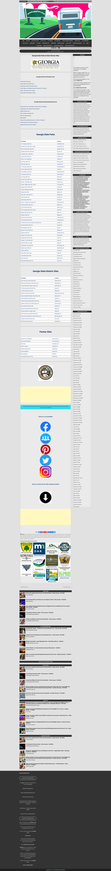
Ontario (80, 131)
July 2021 (76, 349)
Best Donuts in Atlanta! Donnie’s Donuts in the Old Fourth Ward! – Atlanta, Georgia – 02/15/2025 (45, 593)
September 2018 (77, 422)
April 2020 (76, 382)
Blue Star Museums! (85, 40)
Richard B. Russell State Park (27, 230)
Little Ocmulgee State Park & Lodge (28, 210)
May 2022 (76, 333)
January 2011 (76, 484)
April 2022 (76, 336)
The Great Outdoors (81, 205)
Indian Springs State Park (26, 199)
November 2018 (77, 420)
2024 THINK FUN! (50, 40)
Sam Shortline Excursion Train (27, 356)
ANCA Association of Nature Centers (81, 158)
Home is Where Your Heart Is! (79, 303)
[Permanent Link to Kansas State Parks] (39, 574)
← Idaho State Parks (23, 587)
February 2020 (76, 387)
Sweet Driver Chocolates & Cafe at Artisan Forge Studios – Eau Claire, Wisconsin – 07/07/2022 (45, 693)
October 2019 (76, 396)
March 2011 (76, 482)
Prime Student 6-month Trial (27, 797)
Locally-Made (76, 197)
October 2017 (76, 440)
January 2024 (76, 318)
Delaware (88, 105)
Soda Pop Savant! (77, 273)
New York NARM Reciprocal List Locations (80, 202)
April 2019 (76, 409)
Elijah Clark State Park (25, 164)
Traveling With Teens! (78, 256)
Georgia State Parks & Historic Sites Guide (28, 122)
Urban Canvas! (76, 282)
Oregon (75, 116)
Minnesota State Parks (39, 555)
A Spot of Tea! (76, 269)
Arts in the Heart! (77, 299)
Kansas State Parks (39, 578)
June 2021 (76, 351)
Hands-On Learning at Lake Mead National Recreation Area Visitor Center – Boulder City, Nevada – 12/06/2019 (48, 654)
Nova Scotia (76, 131)
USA (83, 43)
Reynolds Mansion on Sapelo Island (28, 311)
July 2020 (76, 376)
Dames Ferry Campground (26, 159)
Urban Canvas (82, 208)
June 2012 (76, 471)
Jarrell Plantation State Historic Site (28, 298)
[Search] (59, 48)
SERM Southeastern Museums (80, 168)
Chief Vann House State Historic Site (28, 280)
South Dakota (79, 118)
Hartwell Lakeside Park (25, 349)
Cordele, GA (59, 187)
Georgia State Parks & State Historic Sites (45, 56)
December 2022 (77, 325)
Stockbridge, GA (60, 220)
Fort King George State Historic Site (28, 288)
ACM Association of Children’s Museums (82, 153)
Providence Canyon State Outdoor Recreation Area (31, 222)
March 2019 (76, 411)
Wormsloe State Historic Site (27, 321)
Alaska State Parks (39, 569)
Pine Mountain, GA (60, 166)
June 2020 (76, 378)
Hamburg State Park (25, 192)
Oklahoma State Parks (52, 567)
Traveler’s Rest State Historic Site (27, 318)
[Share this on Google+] (43, 532)
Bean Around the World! (78, 267)
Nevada (79, 112)
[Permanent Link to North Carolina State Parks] (26, 567)
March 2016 (76, 455)
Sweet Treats (87, 203)
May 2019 (76, 407)
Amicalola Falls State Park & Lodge (28, 146)
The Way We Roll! (77, 263)
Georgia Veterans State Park (26, 187)
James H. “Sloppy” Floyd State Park (28, 202)
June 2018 (76, 429)
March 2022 (76, 338)
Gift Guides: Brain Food (85, 187)
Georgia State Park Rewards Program (27, 93)
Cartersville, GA (58, 285)
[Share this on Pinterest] (45, 532)
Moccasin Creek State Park (26, 217)
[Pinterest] (53, 48)
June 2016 (76, 449)
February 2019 (76, 413)
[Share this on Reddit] (47, 532)
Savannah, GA (59, 235)
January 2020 (76, 389)
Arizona (81, 103)
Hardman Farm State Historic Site (27, 293)
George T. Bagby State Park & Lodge (28, 184)
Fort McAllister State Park (26, 172)
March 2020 (76, 385)
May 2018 (86, 197)
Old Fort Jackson (24, 346)
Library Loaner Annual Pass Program (27, 90)
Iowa (75, 108)
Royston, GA (59, 255)
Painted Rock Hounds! (78, 279)
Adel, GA (59, 227)
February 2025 (76, 314)
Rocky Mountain (24, 354)
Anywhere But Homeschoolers (78, 178)
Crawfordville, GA (60, 144)
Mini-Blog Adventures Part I (47, 45)
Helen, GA (59, 238)
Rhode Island (85, 116)
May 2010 (76, 493)
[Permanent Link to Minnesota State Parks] (39, 549)
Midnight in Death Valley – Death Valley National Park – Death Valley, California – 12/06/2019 (44, 641)
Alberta (75, 128)
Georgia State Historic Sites (45, 271)
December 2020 (77, 365)
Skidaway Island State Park (26, 235)
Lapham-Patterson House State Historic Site (30, 303)
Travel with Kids (31, 538)
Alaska (78, 103)
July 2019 (76, 402)
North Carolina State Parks (26, 575)
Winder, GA (59, 177)
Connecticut (83, 105)
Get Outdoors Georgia (48, 537)
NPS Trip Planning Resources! (80, 144)
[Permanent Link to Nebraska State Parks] (26, 557)
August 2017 (76, 444)
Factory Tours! (68, 43)
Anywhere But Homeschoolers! (80, 252)
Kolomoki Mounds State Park (27, 205)
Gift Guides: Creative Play (78, 188)
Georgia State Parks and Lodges (29, 537)
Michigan (86, 109)
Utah (74, 119)
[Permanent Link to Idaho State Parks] (65, 547)
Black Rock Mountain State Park (27, 149)
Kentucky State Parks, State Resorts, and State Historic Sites (52, 552)
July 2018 (76, 427)
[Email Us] (57, 48)
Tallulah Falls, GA (60, 248)
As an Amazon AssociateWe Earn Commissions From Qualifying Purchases (55, 51)
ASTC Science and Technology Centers (81, 160)
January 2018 (76, 435)
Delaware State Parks (64, 578)
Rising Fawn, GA (60, 154)
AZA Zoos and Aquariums (79, 162)
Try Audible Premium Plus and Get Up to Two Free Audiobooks (28, 783)
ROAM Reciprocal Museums (79, 166)
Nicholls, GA (59, 179)
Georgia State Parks (45, 134)
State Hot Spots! (25, 43)
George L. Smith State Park (26, 182)
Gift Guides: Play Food (85, 190)
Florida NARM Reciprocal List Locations (80, 185)
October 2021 (76, 347)
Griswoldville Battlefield (26, 341)
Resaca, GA (54, 351)
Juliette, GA (59, 159)
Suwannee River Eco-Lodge (26, 243)
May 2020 (76, 380)
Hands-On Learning (86, 196)
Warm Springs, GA (58, 316)
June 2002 (76, 506)
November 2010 (77, 486)
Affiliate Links (87, 72)
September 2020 (77, 371)
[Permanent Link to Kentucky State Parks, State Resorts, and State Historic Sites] (52, 546)
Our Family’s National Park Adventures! (81, 148)
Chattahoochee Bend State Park (27, 151)
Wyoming (83, 121)
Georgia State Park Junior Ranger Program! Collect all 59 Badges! (33, 106)
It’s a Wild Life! (76, 292)
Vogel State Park (24, 258)
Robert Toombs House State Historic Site (29, 313)
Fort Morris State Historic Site (27, 291)
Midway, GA (57, 291)
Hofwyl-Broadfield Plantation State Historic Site (30, 296)
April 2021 (76, 356)
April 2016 (76, 453)
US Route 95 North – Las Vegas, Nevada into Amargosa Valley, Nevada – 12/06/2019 (43, 648)
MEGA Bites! (76, 260)
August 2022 (76, 329)
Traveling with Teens (83, 206)
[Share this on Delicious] (55, 532)
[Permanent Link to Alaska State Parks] (39, 562)
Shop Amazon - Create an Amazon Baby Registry (28, 809)
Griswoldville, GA (55, 341)
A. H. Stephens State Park (26, 144)
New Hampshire (84, 112)
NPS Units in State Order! (79, 142)
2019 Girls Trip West (79, 176)
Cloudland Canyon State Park (27, 154)
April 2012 (76, 475)
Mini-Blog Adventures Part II (58, 45)
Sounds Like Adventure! (78, 275)
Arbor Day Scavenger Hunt (25, 115)
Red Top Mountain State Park (27, 225)
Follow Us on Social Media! (46, 417)
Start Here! (28, 40)
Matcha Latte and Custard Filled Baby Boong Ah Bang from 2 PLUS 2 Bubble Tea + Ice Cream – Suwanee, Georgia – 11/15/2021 (47, 709)
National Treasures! (77, 288)
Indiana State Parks (52, 581)
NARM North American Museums (80, 164)
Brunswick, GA (57, 296)
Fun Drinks (75, 187)
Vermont (77, 119)
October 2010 (76, 489)
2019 (74, 176)
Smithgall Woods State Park (26, 238)
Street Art (82, 203)
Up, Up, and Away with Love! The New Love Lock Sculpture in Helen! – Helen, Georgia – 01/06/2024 (46, 599)
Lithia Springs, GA (60, 245)
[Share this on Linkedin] (53, 532)
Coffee (75, 181)
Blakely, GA (59, 205)
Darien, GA (57, 288)
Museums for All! (77, 40)
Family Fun (75, 184)
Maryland (75, 109)
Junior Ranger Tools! (45, 43)
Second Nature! (53, 43)
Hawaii (81, 106)
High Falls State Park (25, 197)
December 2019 (79, 181)
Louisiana (85, 108)
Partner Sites (46, 331)
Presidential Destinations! (77, 43)
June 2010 (76, 491)
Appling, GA (59, 215)
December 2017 (77, 438)
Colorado (79, 105)
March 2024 (76, 316)
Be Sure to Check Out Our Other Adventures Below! (45, 484)
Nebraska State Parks (26, 560)
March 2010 (76, 498)
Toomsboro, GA (55, 343)
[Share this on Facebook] (41, 532)
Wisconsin (79, 121)
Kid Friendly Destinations (58, 537)
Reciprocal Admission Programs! (67, 40)
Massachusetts (80, 109)
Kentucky (81, 108)
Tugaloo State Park (25, 250)
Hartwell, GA (54, 349)
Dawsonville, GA (60, 146)
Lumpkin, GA (59, 222)
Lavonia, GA (59, 250)
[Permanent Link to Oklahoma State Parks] (52, 560)
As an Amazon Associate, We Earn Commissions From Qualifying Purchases (28, 778)
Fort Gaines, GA (60, 184)
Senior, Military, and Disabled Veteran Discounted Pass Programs (33, 88)
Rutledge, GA (59, 194)
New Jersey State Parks (26, 552)
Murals (84, 199)
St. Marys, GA (59, 156)
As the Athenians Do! (78, 254)
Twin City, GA (59, 182)
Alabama (75, 103)
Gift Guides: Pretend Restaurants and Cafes (81, 191)
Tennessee (85, 118)
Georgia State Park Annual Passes (27, 84)
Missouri (84, 111)
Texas (88, 118)
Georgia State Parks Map (25, 81)
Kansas (77, 108)
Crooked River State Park (26, 156)
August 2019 (76, 400)
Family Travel (46, 534)
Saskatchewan (80, 132)
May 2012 (76, 473)
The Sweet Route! (77, 265)
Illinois (86, 106)
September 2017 (77, 442)
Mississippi (80, 111)
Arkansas (85, 103)
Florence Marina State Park (26, 169)
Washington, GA (58, 313)
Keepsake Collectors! (78, 301)
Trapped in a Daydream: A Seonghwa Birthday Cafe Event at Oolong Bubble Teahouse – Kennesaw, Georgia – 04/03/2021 (48, 722)
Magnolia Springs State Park (26, 212)
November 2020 (77, 367)
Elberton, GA (59, 230)
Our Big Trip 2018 (76, 203)
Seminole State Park (25, 232)
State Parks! (39, 43)
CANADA (87, 43)
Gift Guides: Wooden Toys (78, 196)
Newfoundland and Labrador (83, 129)
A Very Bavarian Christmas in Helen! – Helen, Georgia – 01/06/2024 (39, 612)
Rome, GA (54, 354)
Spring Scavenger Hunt (25, 111)
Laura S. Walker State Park (26, 207)
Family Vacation (53, 534)
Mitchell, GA (59, 192)
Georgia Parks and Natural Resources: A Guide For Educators (32, 120)
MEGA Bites (75, 199)
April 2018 (76, 433)
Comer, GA (59, 260)
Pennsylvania (79, 116)
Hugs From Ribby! (77, 307)
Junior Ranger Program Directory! (80, 146)
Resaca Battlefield (24, 351)
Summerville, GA (60, 202)
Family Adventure (28, 534)
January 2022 (76, 340)
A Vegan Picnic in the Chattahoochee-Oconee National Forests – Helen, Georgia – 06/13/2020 (45, 635)
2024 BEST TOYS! (43, 40)
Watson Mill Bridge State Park (27, 260)
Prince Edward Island (86, 131)
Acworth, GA (59, 225)
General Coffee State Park (26, 179)
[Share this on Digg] (51, 532)
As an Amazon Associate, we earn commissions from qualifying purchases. (81, 69)
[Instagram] (55, 48)
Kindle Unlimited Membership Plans (28, 792)
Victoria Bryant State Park (26, 255)
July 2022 (76, 331)
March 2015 (76, 462)
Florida (75, 106)
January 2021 (76, 362)
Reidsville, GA (60, 189)
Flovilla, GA (59, 199)
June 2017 (76, 447)
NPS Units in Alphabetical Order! (80, 139)
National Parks (76, 200)
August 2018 (76, 424)
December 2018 (77, 418)
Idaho (84, 106)
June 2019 (76, 404)
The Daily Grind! (39, 45)
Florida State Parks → (67, 587)
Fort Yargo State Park (25, 177)
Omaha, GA (59, 169)
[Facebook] (52, 48)
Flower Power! (76, 294)
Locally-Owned (81, 197)
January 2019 (76, 416)
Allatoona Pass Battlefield (26, 338)
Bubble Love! (76, 271)
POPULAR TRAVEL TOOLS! (35, 40)
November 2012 (77, 464)
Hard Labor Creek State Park (27, 194)
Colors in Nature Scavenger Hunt (26, 113)
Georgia (78, 106)
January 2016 (76, 460)
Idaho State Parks (65, 552)
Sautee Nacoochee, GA (59, 293)
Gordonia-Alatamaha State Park (27, 189)
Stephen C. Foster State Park (27, 240)
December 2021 (77, 342)
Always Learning (86, 176)
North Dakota (79, 115)
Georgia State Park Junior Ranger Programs (42, 536)
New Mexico (79, 114)
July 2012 (76, 469)
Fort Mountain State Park (26, 174)
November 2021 (77, 345)
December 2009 (77, 504)
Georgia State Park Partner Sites (57, 536)
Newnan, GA (59, 151)
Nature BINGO (23, 118)
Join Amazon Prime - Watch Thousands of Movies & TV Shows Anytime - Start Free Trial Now (27, 802)
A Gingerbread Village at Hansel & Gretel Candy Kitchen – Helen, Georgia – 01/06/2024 (43, 619)
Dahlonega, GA (58, 283)
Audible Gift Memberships (28, 788)
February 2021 (76, 360)
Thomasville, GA (58, 303)
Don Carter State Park (25, 161)
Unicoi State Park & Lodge (26, 253)
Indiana (89, 106)
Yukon (82, 134)
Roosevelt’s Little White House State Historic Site (31, 316)
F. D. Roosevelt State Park (26, 166)
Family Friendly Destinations (37, 534)
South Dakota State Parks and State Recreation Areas (64, 569)
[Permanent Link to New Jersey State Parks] (26, 547)
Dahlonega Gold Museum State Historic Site (30, 283)
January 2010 (76, 502)
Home (23, 40)
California (75, 105)
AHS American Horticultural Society (81, 156)
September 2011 (77, 478)
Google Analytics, (85, 94)
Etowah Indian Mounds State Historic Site (29, 285)
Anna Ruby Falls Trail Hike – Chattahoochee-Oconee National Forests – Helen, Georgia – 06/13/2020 (46, 628)
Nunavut (79, 134)
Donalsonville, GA (60, 232)
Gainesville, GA (60, 161)
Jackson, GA (59, 197)
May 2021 (76, 353)
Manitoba (85, 128)
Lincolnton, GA (60, 164)
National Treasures (83, 200)
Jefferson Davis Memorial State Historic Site (30, 301)
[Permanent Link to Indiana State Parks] (52, 575)
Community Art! (77, 284)
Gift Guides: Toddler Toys (78, 194)
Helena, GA (59, 210)
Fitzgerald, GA (57, 301)
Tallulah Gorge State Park (26, 248)
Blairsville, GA (60, 258)
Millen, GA (59, 212)
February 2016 (76, 458)
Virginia (80, 119)
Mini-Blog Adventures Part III (69, 45)
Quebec (75, 132)
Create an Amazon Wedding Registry (28, 814)
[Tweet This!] (39, 532)
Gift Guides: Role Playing (78, 193)
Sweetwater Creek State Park (27, 245)
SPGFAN (43, 407)
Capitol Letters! (77, 286)
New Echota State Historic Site (27, 306)
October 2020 (76, 369)
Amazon (78, 94)
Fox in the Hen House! (78, 305)
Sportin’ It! (76, 277)
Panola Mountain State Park (26, 220)
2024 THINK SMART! (57, 40)
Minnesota (76, 111)
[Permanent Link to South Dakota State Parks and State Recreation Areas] (65, 560)
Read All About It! (77, 296)
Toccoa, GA (57, 318)
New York (84, 114)
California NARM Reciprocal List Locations (80, 179)
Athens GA (86, 178)
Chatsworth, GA (60, 174)
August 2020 (76, 373)
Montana (88, 111)
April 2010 (76, 495)
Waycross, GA (60, 207)
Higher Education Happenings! (80, 258)
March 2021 (76, 358)
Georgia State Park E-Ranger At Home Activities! (30, 109)
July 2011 (76, 480)
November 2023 (77, 320)
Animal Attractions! (61, 43)
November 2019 (77, 393)
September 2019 (77, 398)
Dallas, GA (57, 308)
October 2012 (76, 467)
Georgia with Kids (40, 537)
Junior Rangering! (77, 290)
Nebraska (75, 112)
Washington (84, 119)
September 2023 (77, 322)
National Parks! (32, 43)
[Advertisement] (45, 394)
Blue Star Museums (77, 170)
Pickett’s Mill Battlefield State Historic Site (29, 308)
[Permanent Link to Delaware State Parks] (65, 574)
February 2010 (76, 500)
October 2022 (76, 327)
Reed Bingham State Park (26, 227)
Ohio (83, 115)
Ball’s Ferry (23, 343)
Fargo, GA (59, 240)
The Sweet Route (76, 206)
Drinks (84, 181)
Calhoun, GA (57, 306)
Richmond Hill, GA (60, 172)
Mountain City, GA (60, 149)
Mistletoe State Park (25, 215)
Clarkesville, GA (60, 217)
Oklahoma (86, 115)
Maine (88, 108)
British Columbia (80, 128)
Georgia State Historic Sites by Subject (28, 124)
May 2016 (76, 451)
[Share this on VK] (49, 532)
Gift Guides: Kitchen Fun (77, 190)
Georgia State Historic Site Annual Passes (28, 86)
